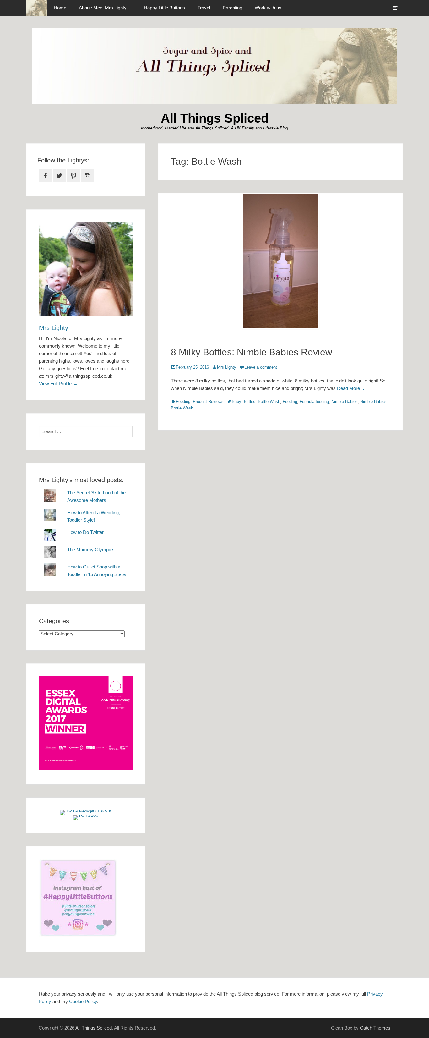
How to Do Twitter (85, 532)
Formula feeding (314, 401)
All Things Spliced (215, 118)
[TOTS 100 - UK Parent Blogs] (86, 810)
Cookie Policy (83, 1001)
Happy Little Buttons (164, 7)
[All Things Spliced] (36, 8)
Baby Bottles (243, 401)
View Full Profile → (58, 383)
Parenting (232, 7)
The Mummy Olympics (91, 549)
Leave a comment (260, 367)
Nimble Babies (344, 401)
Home (60, 7)
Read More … (351, 388)
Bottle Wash (269, 401)
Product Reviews (208, 401)
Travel (204, 7)
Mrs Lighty (226, 367)
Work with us (268, 7)
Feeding (183, 401)
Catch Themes (375, 1027)
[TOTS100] (85, 815)
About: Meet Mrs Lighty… (105, 7)
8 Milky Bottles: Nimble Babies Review (251, 352)
